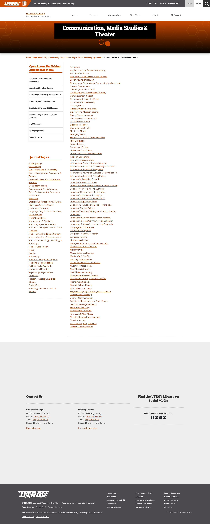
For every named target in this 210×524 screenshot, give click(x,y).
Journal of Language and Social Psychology (90, 204)
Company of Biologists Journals (42, 101)
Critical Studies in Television (83, 108)
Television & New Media (81, 313)
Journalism (75, 214)
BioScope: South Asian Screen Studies (88, 76)
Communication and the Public (84, 99)
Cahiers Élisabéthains (80, 86)
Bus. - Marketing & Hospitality (43, 169)
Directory (168, 507)
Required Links (68, 503)
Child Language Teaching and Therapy (88, 92)
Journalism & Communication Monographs (90, 217)
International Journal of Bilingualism (86, 169)
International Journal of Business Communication (93, 172)
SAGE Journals (35, 124)
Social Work (34, 285)
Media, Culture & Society (82, 252)
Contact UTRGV (28, 517)
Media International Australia (83, 246)
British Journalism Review (82, 79)
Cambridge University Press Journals (45, 95)
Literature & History (79, 240)
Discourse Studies (79, 124)
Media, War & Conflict (80, 256)
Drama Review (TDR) (80, 127)
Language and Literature (82, 227)
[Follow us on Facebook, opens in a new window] (152, 417)
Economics (34, 195)
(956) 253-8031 (91, 419)
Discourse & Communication (83, 118)
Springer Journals (36, 131)
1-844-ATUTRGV (42, 517)
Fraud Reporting (28, 507)
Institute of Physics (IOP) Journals (43, 108)
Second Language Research (83, 304)
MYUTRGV (173, 3)
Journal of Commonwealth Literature (88, 192)
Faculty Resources (172, 493)
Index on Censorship (79, 156)
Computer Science (38, 185)
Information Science (38, 208)
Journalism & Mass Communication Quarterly (91, 224)
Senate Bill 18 (41, 507)
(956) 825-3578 (40, 419)
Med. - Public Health (38, 246)
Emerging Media (78, 134)
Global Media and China (81, 150)
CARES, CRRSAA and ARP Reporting (36, 503)
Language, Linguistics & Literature (45, 211)
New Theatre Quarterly (81, 272)
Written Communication (81, 326)
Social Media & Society (81, 310)
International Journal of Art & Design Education (92, 166)
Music (31, 249)
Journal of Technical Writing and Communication (92, 211)
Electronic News (78, 131)
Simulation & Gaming (80, 307)
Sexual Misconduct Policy (68, 512)
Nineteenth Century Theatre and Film (88, 278)
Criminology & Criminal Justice (43, 189)
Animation (75, 67)
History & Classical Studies (41, 205)
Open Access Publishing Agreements (87, 57)
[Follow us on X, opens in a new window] (160, 417)
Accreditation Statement (85, 503)
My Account (176, 15)
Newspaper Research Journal (84, 275)
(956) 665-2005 (94, 416)
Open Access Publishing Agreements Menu (44, 68)
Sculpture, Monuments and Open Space (89, 301)
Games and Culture (79, 147)
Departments (38, 57)
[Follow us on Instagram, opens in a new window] (156, 417)
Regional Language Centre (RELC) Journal (90, 291)
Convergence (76, 105)
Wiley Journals (35, 137)
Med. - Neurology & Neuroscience (45, 237)
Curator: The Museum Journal (84, 111)
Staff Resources (171, 496)
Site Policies (55, 503)
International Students (145, 500)
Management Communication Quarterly (89, 243)
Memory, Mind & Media (81, 259)
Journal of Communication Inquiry (86, 195)
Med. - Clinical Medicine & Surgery (45, 233)
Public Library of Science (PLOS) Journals (43, 116)
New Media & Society (80, 269)
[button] (206, 3)
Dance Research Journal (81, 115)
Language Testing (78, 236)
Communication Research (82, 102)
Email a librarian (33, 428)
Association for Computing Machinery (40, 79)
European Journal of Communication (87, 137)
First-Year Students (144, 493)
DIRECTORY (152, 3)
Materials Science (37, 217)
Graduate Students (144, 503)
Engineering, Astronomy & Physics (45, 201)
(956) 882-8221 (41, 416)
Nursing (32, 253)
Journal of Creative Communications (87, 198)
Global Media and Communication (86, 153)
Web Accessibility (28, 512)
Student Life (112, 503)
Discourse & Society (80, 121)
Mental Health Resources (47, 512)
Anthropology (35, 163)
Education (33, 198)
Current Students (143, 507)
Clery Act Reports (54, 507)
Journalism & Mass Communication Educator (91, 220)
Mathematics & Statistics (41, 221)
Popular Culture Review (81, 285)
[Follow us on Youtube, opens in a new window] (164, 417)
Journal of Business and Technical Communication (93, 185)
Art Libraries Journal (79, 73)
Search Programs (114, 507)
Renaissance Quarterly (81, 294)
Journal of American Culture (83, 182)
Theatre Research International (85, 317)
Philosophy (34, 256)
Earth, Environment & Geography (44, 192)
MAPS (163, 3)
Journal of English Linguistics (83, 201)
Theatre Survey (77, 320)
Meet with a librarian (87, 428)
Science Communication (81, 297)
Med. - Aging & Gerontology (42, 224)
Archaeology (35, 166)
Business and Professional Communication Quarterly (95, 83)
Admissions (111, 496)
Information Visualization (82, 160)
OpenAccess (66, 57)
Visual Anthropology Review (83, 323)
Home (28, 57)
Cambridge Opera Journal (82, 89)
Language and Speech (80, 230)
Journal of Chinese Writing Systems (87, 188)
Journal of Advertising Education (85, 179)
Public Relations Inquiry (81, 288)
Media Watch (76, 249)
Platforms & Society (80, 281)
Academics (111, 493)
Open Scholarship (52, 57)
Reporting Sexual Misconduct (91, 512)
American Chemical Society (41, 88)
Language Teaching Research (84, 233)
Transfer (139, 496)
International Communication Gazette (88, 163)
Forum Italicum (77, 144)
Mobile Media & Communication (85, 262)
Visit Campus (169, 503)
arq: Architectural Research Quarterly (87, 70)
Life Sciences (35, 214)
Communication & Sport (81, 95)
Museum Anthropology (81, 265)
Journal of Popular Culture (82, 208)
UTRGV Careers (171, 500)
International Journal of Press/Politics (88, 176)
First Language (77, 140)
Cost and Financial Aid (116, 500)
